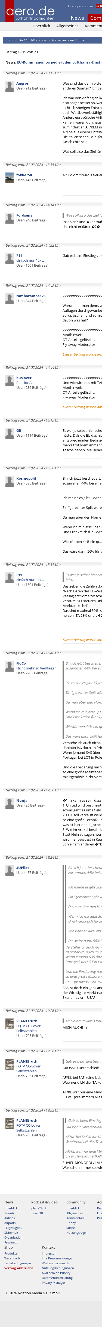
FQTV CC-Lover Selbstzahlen (31, 1028)
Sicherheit (11, 1232)
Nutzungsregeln (77, 1232)
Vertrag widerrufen (18, 1268)
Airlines (9, 1218)
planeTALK (38, 1208)
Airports (10, 1223)
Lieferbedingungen (17, 1263)
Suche (70, 1228)
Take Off (37, 1213)
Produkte (10, 1253)
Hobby (71, 1223)
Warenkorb (12, 1258)
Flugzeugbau (13, 1228)
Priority (9, 1213)
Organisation (13, 1237)
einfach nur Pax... (32, 260)
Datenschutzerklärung (57, 1278)
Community (14, 40)
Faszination (12, 1242)
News (77, 17)
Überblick (41, 25)
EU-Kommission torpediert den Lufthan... (58, 40)
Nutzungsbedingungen (58, 1268)
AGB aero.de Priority (56, 1273)
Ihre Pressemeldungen (57, 1258)
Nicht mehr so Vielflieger (36, 668)
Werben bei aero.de (55, 1263)
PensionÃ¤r (31, 382)
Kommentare (75, 1218)
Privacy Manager (53, 1282)
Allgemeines (67, 25)
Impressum (49, 1253)
